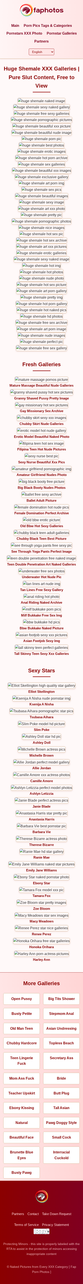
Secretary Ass (61, 1058)
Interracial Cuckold (61, 1155)
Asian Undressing (61, 1028)
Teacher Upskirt (21, 1093)
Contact (33, 1214)
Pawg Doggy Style (61, 1123)
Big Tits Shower (61, 999)
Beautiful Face (22, 1137)
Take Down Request (56, 1214)
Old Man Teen (21, 1028)
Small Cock (61, 1137)
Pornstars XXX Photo (24, 33)
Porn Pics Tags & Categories (48, 25)
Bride (61, 1078)
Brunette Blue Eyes (21, 1155)
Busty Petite (22, 1014)
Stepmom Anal (61, 1014)
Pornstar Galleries (62, 33)
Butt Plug (61, 1093)
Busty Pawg (22, 1172)
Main (15, 25)
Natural (21, 1123)
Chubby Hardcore (22, 1043)
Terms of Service (26, 1225)
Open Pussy (21, 999)
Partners (41, 41)
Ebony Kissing (21, 1108)
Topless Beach (61, 1043)
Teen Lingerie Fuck (21, 1061)
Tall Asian (61, 1108)
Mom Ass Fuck (21, 1078)
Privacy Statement (55, 1225)
